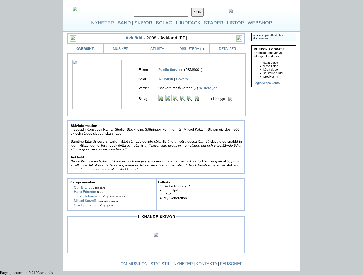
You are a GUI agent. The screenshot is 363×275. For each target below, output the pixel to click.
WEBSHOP (260, 22)
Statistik (160, 263)
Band (124, 22)
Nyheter (102, 22)
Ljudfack (188, 22)
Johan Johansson (87, 196)
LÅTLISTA (156, 49)
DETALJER (227, 49)
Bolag (164, 22)
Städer (213, 22)
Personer (231, 263)
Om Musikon (134, 263)
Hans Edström (85, 192)
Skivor (143, 22)
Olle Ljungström (86, 205)
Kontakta (206, 263)
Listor (235, 22)
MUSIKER (120, 49)
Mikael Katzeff (85, 201)
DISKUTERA (189, 49)
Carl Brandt (83, 187)
